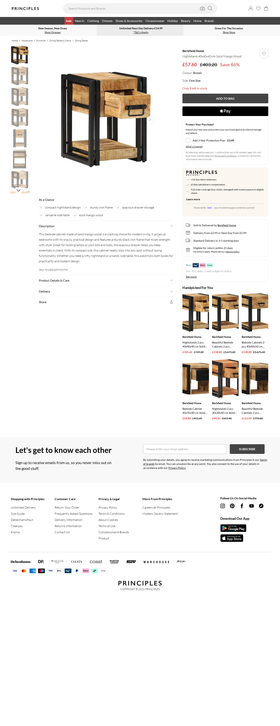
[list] (106, 119)
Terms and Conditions (225, 155)
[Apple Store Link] (233, 538)
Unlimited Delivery (23, 507)
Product (104, 538)
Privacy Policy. (177, 467)
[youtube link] (251, 506)
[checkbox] (225, 140)
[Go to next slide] (150, 119)
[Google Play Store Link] (233, 528)
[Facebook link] (242, 506)
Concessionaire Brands (114, 532)
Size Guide (18, 514)
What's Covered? (194, 146)
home (15, 40)
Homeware (27, 40)
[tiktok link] (261, 506)
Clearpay (17, 526)
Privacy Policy (108, 507)
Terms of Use (107, 526)
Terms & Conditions (112, 514)
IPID (207, 155)
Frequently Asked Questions (73, 514)
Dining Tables (81, 40)
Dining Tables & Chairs (60, 40)
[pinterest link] (232, 506)
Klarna (15, 532)
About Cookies (108, 520)
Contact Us (62, 532)
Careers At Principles (156, 507)
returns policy (232, 251)
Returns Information (68, 526)
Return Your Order (67, 507)
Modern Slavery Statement (160, 514)
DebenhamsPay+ (22, 520)
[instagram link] (222, 506)
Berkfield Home (193, 51)
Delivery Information (68, 520)
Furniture (41, 40)
